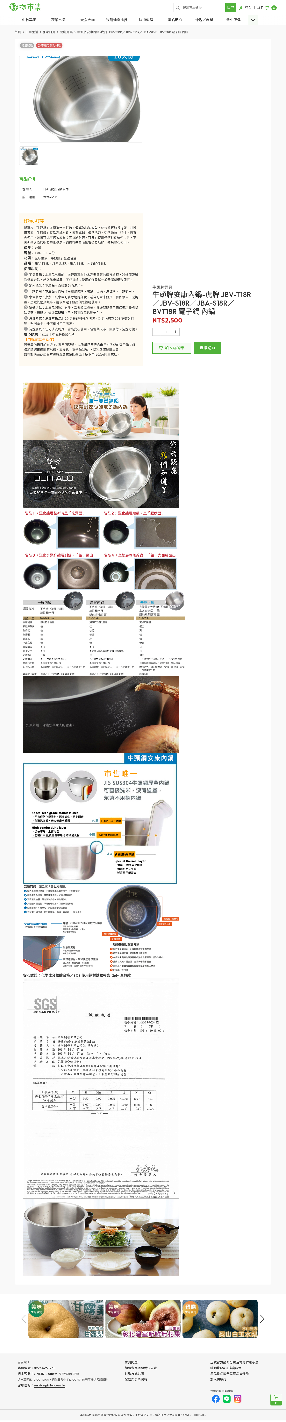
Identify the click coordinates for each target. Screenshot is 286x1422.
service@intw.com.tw (50, 1385)
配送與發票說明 (136, 1379)
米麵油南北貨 (117, 20)
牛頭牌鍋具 (162, 287)
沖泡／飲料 (204, 20)
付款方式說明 (134, 1374)
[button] (253, 20)
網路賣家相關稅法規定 (141, 1368)
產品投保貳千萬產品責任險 (229, 1374)
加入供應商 (218, 1379)
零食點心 (175, 20)
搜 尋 (230, 7)
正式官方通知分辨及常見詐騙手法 (234, 1362)
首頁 (18, 32)
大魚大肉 (87, 20)
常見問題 (131, 1362)
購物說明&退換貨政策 (225, 1368)
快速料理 (146, 20)
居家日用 (49, 32)
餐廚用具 (66, 32)
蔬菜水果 (58, 20)
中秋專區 (29, 20)
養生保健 (233, 20)
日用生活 (31, 32)
